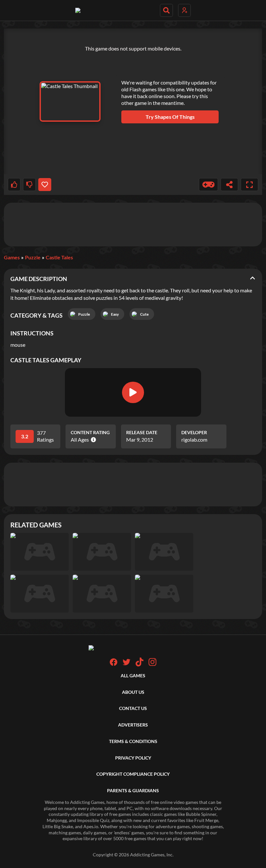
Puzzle (33, 257)
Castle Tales (59, 257)
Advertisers (133, 724)
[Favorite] (44, 184)
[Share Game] (229, 184)
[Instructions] (208, 184)
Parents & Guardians (133, 790)
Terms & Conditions (133, 741)
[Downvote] (29, 184)
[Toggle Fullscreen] (249, 184)
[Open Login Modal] (184, 10)
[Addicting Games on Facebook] (113, 664)
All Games (133, 675)
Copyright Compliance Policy (133, 774)
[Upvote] (14, 184)
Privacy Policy (133, 758)
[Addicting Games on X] (126, 664)
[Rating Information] (92, 439)
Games (12, 257)
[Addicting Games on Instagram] (152, 665)
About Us (133, 692)
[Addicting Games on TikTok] (139, 665)
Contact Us (133, 708)
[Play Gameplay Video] (133, 392)
